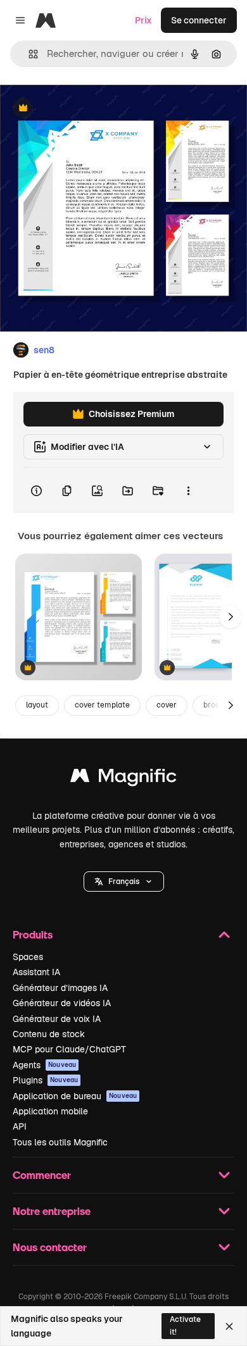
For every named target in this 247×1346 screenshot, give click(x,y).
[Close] (229, 1326)
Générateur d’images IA (60, 988)
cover (166, 705)
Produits (33, 934)
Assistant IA (36, 972)
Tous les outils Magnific (60, 1142)
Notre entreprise (52, 1211)
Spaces (28, 957)
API (20, 1126)
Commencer (42, 1174)
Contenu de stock (49, 1034)
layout (37, 705)
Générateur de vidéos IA (62, 1003)
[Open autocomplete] (28, 54)
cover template (102, 705)
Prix (143, 20)
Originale (83, 109)
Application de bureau (75, 1096)
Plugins (45, 1080)
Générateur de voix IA (57, 1019)
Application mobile (50, 1111)
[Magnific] (123, 778)
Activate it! (185, 1325)
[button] (124, 881)
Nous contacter (50, 1247)
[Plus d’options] (188, 490)
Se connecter (199, 20)
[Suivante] (230, 617)
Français (123, 881)
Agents (44, 1065)
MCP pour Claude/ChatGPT (69, 1049)
